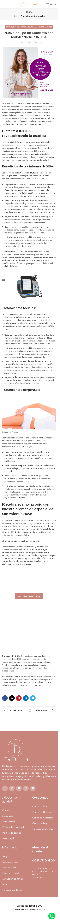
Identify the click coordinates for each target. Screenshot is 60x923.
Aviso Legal (8, 838)
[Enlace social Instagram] (12, 788)
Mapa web (7, 816)
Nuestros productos (12, 890)
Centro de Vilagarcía (42, 817)
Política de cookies (11, 832)
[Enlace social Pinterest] (19, 698)
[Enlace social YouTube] (19, 788)
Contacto (6, 810)
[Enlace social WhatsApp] (26, 788)
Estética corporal (10, 873)
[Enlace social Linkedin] (26, 698)
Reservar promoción (29, 596)
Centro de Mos (39, 806)
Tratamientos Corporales (33, 16)
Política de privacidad (13, 827)
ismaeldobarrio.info (37, 909)
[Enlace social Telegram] (33, 698)
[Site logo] (29, 4)
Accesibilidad (8, 821)
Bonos (5, 884)
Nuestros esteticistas (42, 829)
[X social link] (12, 698)
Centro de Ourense (42, 812)
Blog (4, 856)
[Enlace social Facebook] (5, 698)
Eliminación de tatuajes (13, 878)
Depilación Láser (10, 862)
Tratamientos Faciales (41, 27)
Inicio (15, 16)
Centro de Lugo (40, 823)
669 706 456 (43, 860)
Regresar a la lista (28, 710)
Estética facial (9, 867)
